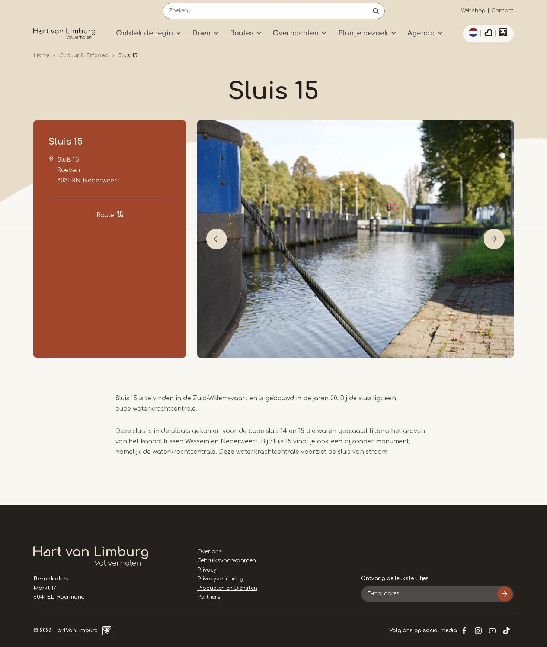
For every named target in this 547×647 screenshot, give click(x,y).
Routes (241, 33)
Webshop (473, 10)
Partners (208, 597)
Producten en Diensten (227, 588)
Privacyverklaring (220, 579)
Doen (201, 33)
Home (41, 55)
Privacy (207, 570)
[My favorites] (488, 34)
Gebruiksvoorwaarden (226, 560)
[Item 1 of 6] (355, 239)
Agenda (421, 33)
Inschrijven (504, 593)
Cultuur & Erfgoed (83, 55)
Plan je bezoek (363, 33)
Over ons (209, 551)
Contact (503, 10)
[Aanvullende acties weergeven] (472, 32)
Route (105, 215)
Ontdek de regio (144, 33)
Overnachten (296, 33)
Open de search (376, 11)
